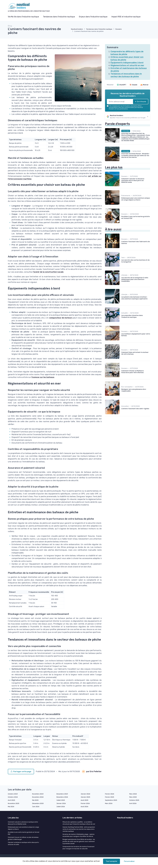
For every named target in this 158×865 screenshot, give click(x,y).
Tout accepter (111, 861)
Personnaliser (129, 861)
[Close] (120, 425)
